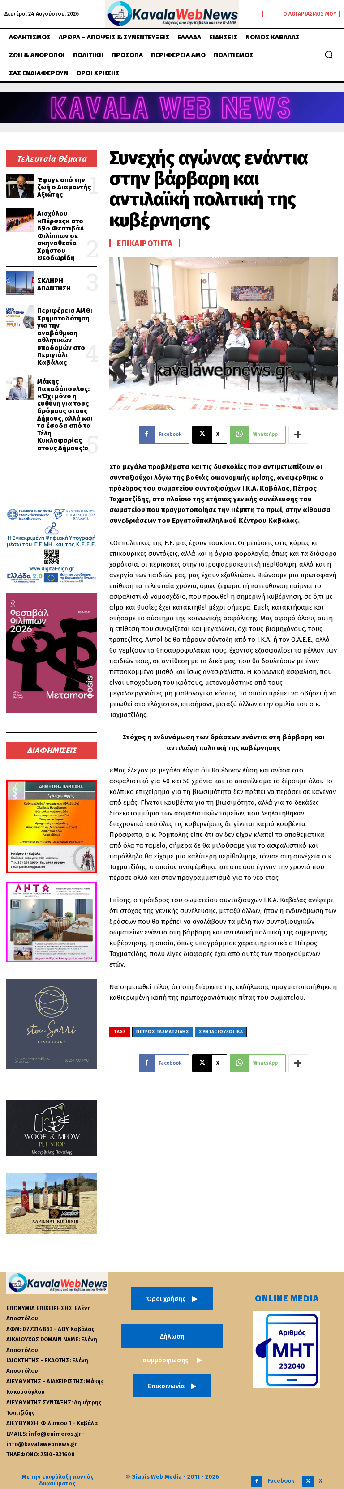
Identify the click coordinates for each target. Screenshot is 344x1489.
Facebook (281, 1480)
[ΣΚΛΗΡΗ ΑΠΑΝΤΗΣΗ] (20, 283)
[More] (298, 435)
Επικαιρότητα (144, 243)
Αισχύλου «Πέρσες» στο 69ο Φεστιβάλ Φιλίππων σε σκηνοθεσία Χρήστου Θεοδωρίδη (60, 235)
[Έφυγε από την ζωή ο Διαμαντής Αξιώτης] (20, 186)
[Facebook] (256, 1481)
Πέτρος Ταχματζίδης (162, 1032)
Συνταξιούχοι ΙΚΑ (221, 1032)
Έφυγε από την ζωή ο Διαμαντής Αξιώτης (64, 187)
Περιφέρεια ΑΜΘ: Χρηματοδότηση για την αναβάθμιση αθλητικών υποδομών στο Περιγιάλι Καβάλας (64, 337)
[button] (329, 55)
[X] (308, 1481)
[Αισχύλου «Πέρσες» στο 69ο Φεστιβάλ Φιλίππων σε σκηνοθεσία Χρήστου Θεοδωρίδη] (20, 220)
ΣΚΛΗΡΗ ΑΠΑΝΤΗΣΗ (54, 284)
